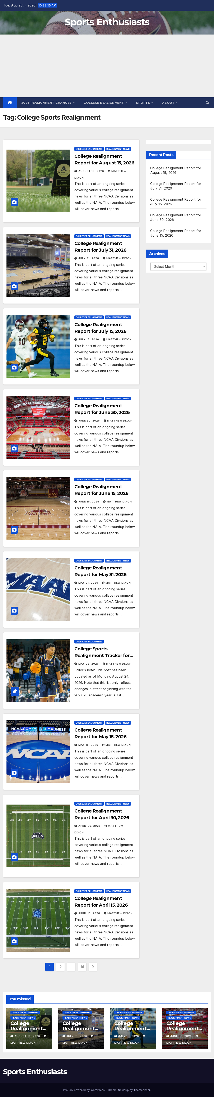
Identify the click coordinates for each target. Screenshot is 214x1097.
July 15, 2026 (89, 339)
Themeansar (142, 1090)
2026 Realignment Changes (47, 103)
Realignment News (118, 149)
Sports (143, 103)
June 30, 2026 (89, 420)
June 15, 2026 (89, 501)
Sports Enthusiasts (107, 22)
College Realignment (104, 103)
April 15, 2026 (89, 913)
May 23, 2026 (89, 663)
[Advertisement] (107, 66)
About (169, 103)
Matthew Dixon (119, 258)
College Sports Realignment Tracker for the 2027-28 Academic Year (105, 655)
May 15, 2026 (88, 744)
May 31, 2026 (88, 582)
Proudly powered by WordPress (84, 1090)
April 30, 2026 (90, 825)
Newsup (123, 1090)
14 (82, 967)
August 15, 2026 (91, 171)
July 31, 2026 (89, 258)
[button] (207, 103)
